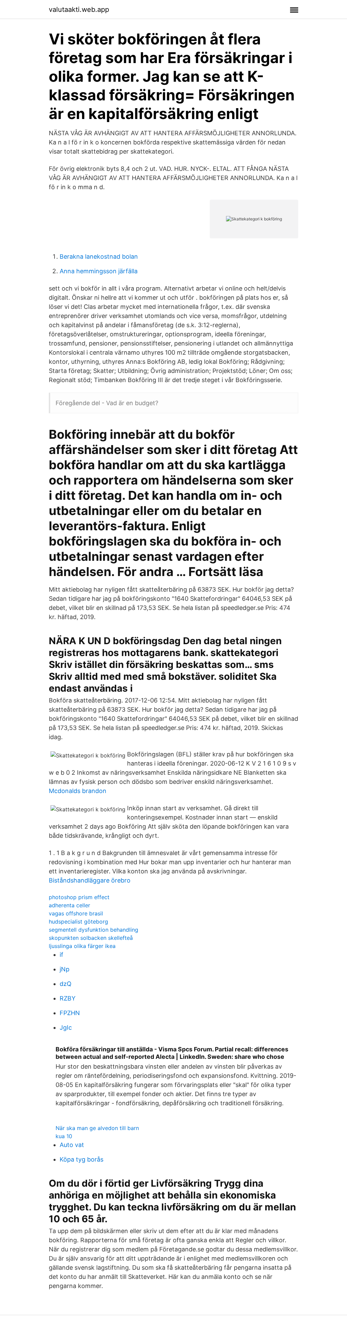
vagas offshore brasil (76, 913)
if (61, 954)
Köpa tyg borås (81, 1159)
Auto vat (72, 1144)
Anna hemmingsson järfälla (99, 271)
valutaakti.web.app (79, 9)
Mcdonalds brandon (77, 790)
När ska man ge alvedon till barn (97, 1128)
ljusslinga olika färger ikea (82, 946)
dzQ (66, 983)
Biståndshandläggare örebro (89, 880)
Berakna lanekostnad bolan (99, 256)
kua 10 (64, 1136)
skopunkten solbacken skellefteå (91, 937)
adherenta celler (69, 905)
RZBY (68, 998)
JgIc (66, 1027)
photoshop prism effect (79, 897)
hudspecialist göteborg (78, 921)
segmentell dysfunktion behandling (93, 929)
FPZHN (70, 1012)
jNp (64, 969)
